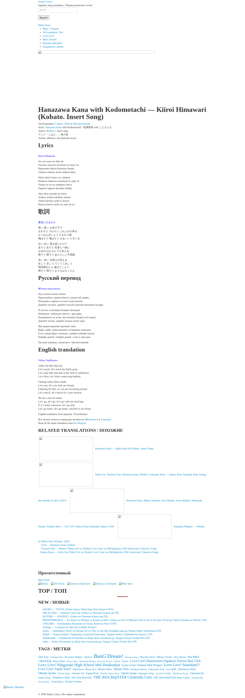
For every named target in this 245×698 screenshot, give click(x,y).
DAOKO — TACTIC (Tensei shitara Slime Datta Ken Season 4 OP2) (78, 609)
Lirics (44, 545)
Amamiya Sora (56, 657)
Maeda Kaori (78, 669)
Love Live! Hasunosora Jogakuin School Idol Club (165, 661)
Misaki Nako (105, 669)
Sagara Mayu (114, 673)
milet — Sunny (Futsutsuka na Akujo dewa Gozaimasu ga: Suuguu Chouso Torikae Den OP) (90, 641)
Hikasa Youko (165, 657)
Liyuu (125, 661)
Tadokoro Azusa (180, 673)
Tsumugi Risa (43, 682)
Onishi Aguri (64, 673)
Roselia (104, 673)
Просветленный (81, 123)
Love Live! (48, 36)
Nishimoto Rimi (187, 669)
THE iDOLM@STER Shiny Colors (171, 677)
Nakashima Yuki (156, 669)
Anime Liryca (45, 1)
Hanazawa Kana (53, 127)
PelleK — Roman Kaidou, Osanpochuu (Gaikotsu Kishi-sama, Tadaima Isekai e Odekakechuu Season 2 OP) (97, 634)
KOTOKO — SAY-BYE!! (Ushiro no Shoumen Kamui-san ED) (75, 616)
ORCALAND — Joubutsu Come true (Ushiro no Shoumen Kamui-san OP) (81, 613)
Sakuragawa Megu (146, 673)
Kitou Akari (59, 661)
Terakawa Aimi (61, 677)
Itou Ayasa (180, 657)
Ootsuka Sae (78, 673)
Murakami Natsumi (138, 669)
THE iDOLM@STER (81, 677)
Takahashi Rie (197, 673)
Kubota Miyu (72, 661)
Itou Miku (193, 656)
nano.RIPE (171, 669)
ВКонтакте (90, 419)
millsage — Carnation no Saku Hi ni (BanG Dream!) (69, 627)
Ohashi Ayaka (47, 673)
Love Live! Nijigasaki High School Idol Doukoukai (79, 665)
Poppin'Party (92, 673)
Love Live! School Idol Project (142, 665)
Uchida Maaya (57, 681)
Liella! (117, 661)
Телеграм (106, 419)
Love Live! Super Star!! (54, 669)
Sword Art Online (163, 673)
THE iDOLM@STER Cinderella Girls (122, 677)
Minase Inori (90, 669)
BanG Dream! (50, 39)
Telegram (81, 423)
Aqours (88, 657)
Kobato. (51, 131)
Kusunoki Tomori (104, 661)
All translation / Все (53, 32)
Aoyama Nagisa (73, 657)
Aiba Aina (43, 657)
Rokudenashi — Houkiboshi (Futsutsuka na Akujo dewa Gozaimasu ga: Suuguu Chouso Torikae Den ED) (96, 638)
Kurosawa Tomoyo (87, 661)
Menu (41, 25)
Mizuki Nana (121, 669)
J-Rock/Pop (44, 661)
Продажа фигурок (52, 43)
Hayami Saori (147, 657)
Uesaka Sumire (73, 681)
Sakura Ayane (129, 673)
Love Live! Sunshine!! (182, 665)
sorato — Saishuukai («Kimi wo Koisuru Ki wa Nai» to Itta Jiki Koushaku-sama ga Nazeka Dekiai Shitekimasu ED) (102, 631)
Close (47, 25)
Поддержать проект (53, 46)
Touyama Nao (197, 677)
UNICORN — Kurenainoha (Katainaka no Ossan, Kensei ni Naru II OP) (79, 623)
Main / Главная (50, 28)
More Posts (44, 580)
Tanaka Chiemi (44, 678)
